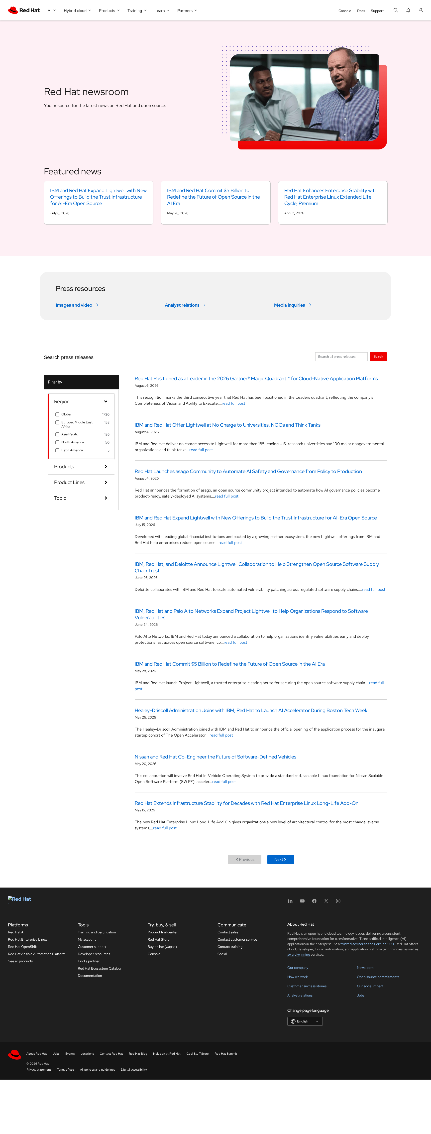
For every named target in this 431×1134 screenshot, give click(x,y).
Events (70, 1054)
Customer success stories (306, 986)
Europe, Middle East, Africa (77, 424)
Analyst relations (182, 305)
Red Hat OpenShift (22, 946)
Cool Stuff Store (198, 1054)
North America (72, 442)
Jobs (360, 995)
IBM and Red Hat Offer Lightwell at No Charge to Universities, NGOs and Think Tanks (228, 425)
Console (344, 10)
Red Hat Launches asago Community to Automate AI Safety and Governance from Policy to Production (248, 471)
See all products (20, 961)
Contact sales (227, 932)
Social (222, 954)
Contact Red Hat (111, 1054)
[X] (326, 902)
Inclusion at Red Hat (167, 1054)
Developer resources (94, 954)
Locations (87, 1054)
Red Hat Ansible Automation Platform (37, 954)
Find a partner (89, 961)
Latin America (72, 450)
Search (378, 356)
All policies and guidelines (97, 1070)
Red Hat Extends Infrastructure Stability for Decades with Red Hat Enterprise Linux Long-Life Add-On (246, 803)
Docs (361, 10)
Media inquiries (289, 305)
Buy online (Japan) (162, 946)
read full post (233, 403)
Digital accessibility (134, 1070)
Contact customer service (237, 939)
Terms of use (65, 1070)
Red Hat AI (16, 932)
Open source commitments (378, 977)
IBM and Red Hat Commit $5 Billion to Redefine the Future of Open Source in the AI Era (230, 664)
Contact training (229, 946)
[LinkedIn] (290, 902)
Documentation (90, 975)
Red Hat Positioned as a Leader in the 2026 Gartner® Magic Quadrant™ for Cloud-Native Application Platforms (256, 378)
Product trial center (163, 932)
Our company (297, 967)
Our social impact (370, 986)
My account (87, 939)
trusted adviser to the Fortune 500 (367, 944)
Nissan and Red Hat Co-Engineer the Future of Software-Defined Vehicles (215, 757)
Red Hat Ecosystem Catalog (99, 968)
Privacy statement (38, 1070)
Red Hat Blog (138, 1054)
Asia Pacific (70, 434)
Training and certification (97, 932)
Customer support (92, 946)
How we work (297, 977)
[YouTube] (302, 902)
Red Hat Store (159, 939)
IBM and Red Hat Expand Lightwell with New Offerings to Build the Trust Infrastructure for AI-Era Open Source (256, 517)
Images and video (74, 305)
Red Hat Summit (226, 1054)
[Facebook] (314, 902)
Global (66, 414)
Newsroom (365, 967)
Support (377, 10)
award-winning (298, 954)
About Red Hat (36, 1054)
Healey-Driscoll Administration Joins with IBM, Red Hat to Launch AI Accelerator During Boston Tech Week (251, 710)
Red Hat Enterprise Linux (27, 939)
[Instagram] (338, 902)
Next (278, 859)
